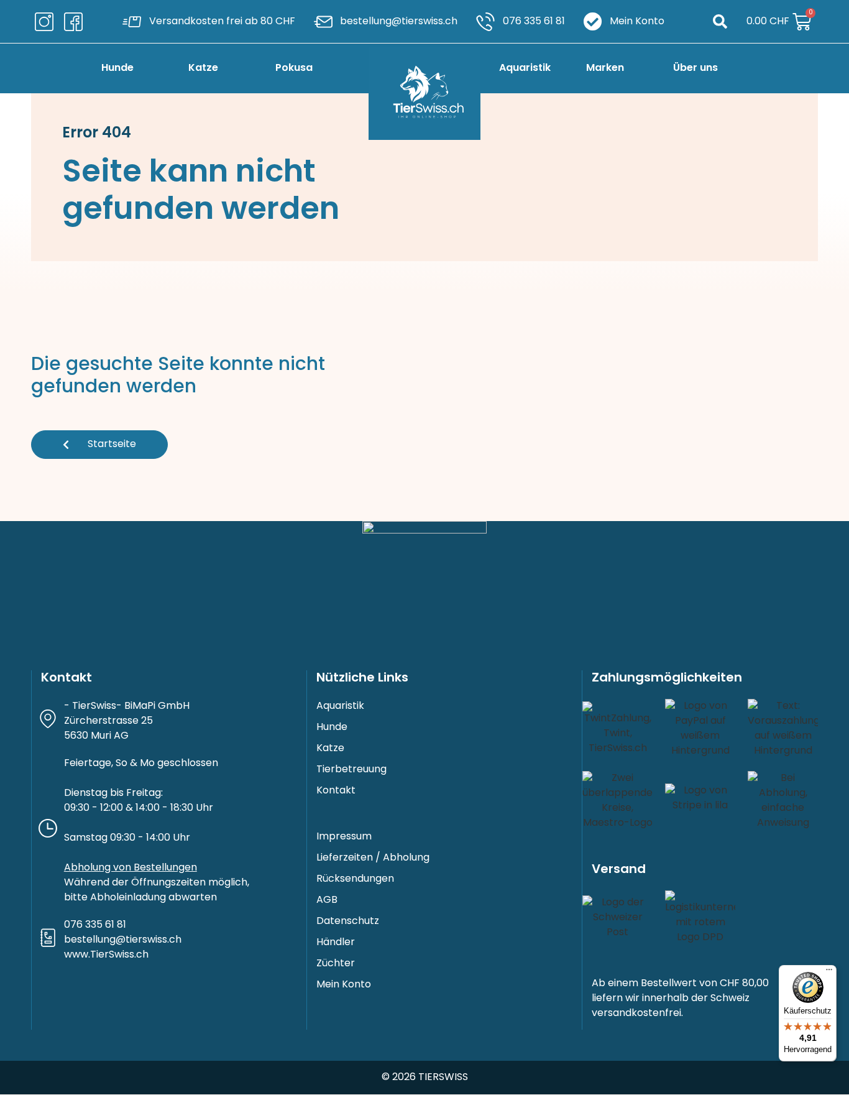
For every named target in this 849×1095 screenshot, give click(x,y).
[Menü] (829, 972)
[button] (720, 21)
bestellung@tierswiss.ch (122, 940)
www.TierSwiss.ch (106, 955)
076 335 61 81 (95, 925)
